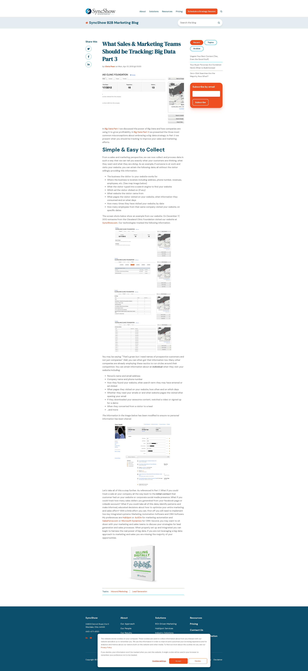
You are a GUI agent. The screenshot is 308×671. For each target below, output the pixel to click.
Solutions (154, 11)
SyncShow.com (110, 222)
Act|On (138, 517)
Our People (125, 628)
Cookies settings (159, 661)
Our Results (126, 632)
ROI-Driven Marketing (166, 623)
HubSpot (126, 517)
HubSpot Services (164, 628)
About (142, 11)
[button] (221, 11)
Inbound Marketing (119, 591)
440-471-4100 (193, 3)
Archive (196, 48)
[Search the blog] (219, 23)
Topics (211, 42)
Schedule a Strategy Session (201, 11)
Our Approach (127, 623)
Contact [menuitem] (218, 3)
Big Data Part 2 (141, 132)
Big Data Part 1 (112, 128)
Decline (198, 661)
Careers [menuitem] (207, 3)
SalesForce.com (110, 520)
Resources (167, 11)
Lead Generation (139, 591)
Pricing (179, 11)
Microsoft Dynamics (132, 520)
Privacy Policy (106, 647)
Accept (178, 661)
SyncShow (92, 617)
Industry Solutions (164, 632)
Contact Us (196, 630)
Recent (196, 42)
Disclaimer (218, 659)
